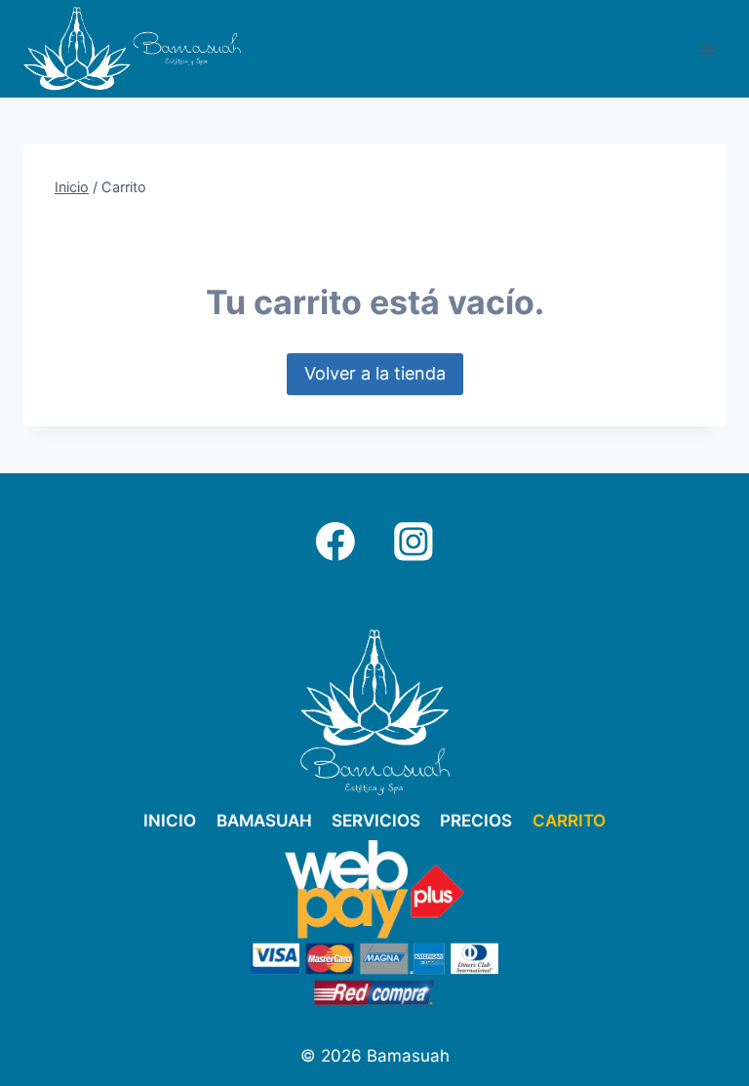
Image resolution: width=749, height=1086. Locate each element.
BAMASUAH (264, 820)
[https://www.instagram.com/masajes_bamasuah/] (413, 542)
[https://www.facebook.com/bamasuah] (335, 542)
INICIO (169, 820)
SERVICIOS (376, 820)
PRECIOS (476, 820)
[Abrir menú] (708, 48)
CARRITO (569, 820)
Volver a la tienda (375, 373)
